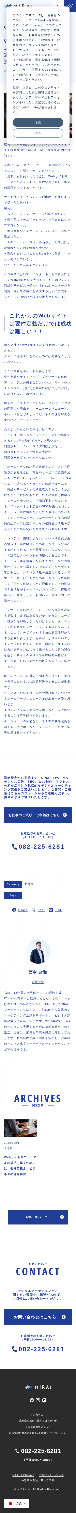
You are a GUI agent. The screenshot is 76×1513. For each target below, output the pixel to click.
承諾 (38, 122)
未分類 (29, 884)
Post (41, 909)
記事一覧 (38, 981)
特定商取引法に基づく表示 (38, 1480)
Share (23, 909)
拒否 (38, 133)
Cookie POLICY (23, 1475)
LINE (58, 909)
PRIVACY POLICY (51, 1475)
